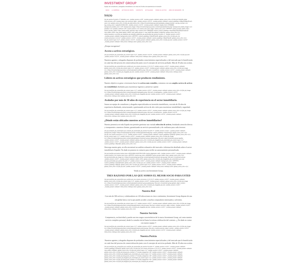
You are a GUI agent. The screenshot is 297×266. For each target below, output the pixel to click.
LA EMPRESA (115, 10)
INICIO (107, 10)
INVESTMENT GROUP (120, 3)
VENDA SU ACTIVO (161, 10)
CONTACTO (139, 10)
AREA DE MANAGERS (175, 10)
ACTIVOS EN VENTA (128, 10)
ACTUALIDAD (149, 10)
